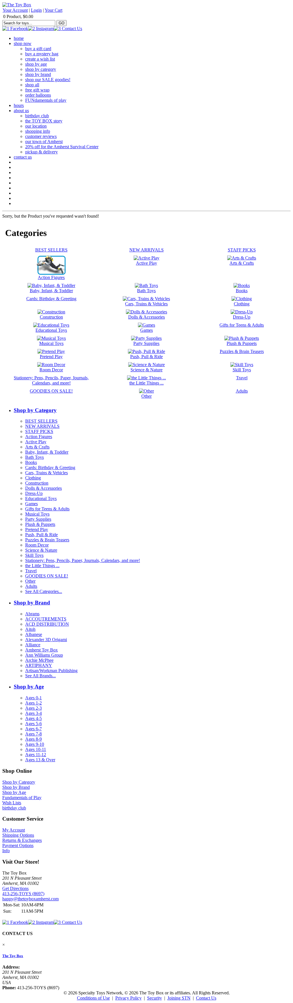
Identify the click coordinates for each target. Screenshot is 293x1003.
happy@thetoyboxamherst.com (30, 898)
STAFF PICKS (39, 431)
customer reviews (41, 136)
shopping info (37, 131)
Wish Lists (11, 802)
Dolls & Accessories (43, 488)
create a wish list (40, 58)
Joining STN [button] (179, 998)
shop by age (36, 64)
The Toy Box (12, 956)
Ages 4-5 (33, 718)
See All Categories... (43, 591)
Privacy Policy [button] (128, 998)
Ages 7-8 (33, 733)
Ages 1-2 (33, 702)
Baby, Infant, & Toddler (46, 452)
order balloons (38, 95)
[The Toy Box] (16, 4)
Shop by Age (29, 687)
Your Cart (53, 10)
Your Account (15, 10)
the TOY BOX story (43, 120)
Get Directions (15, 888)
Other (30, 581)
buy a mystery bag (41, 53)
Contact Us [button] (206, 998)
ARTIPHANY (38, 665)
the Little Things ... (42, 565)
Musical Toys (37, 514)
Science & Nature (41, 550)
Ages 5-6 (33, 723)
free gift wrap (37, 89)
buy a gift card (38, 48)
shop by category (40, 69)
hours (19, 105)
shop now (22, 43)
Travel (31, 570)
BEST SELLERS (41, 421)
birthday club (37, 115)
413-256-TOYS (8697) (23, 893)
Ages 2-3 (33, 708)
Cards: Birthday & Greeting (50, 467)
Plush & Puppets (40, 524)
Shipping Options (18, 835)
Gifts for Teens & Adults (47, 508)
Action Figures (38, 436)
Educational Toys (41, 498)
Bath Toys (34, 457)
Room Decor (37, 545)
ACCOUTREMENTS (45, 618)
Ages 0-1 (33, 697)
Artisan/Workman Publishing (51, 670)
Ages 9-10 (34, 744)
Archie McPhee (39, 660)
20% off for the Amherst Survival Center (61, 146)
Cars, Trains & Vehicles (46, 472)
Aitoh (30, 629)
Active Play (35, 441)
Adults (31, 586)
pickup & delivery (41, 151)
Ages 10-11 (35, 749)
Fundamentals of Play (21, 797)
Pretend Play (36, 529)
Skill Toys (34, 555)
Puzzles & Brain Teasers (47, 539)
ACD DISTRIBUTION (47, 624)
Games (31, 503)
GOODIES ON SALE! (46, 575)
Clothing (33, 477)
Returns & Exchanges (22, 840)
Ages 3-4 (33, 713)
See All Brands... (40, 675)
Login (36, 10)
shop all (32, 84)
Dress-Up (34, 493)
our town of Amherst (44, 141)
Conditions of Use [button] (93, 998)
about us (21, 110)
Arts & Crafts (37, 446)
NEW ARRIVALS (42, 426)
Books (31, 462)
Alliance (32, 644)
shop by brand (38, 74)
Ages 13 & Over (40, 759)
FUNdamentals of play (45, 100)
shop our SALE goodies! (47, 79)
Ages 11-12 (35, 754)
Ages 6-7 (33, 728)
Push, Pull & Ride (41, 534)
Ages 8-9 (33, 739)
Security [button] (154, 998)
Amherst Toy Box (41, 649)
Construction (36, 483)
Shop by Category (35, 410)
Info (6, 850)
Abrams (32, 613)
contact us (23, 157)
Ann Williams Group (44, 655)
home (19, 38)
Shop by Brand (32, 603)
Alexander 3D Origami (46, 639)
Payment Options (17, 845)
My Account (13, 830)
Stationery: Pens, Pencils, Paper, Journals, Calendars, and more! (82, 560)
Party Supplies (38, 519)
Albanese (33, 634)
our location (36, 126)
